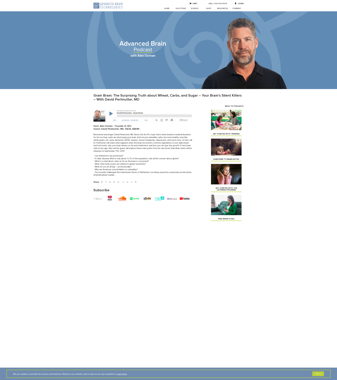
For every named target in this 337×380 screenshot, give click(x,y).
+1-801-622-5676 (220, 3)
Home (166, 8)
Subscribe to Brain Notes (226, 159)
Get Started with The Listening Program (226, 189)
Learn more (122, 374)
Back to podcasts (234, 106)
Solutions (181, 8)
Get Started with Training (226, 134)
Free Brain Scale (226, 219)
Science (195, 8)
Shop (208, 8)
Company (236, 8)
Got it (318, 374)
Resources (222, 8)
